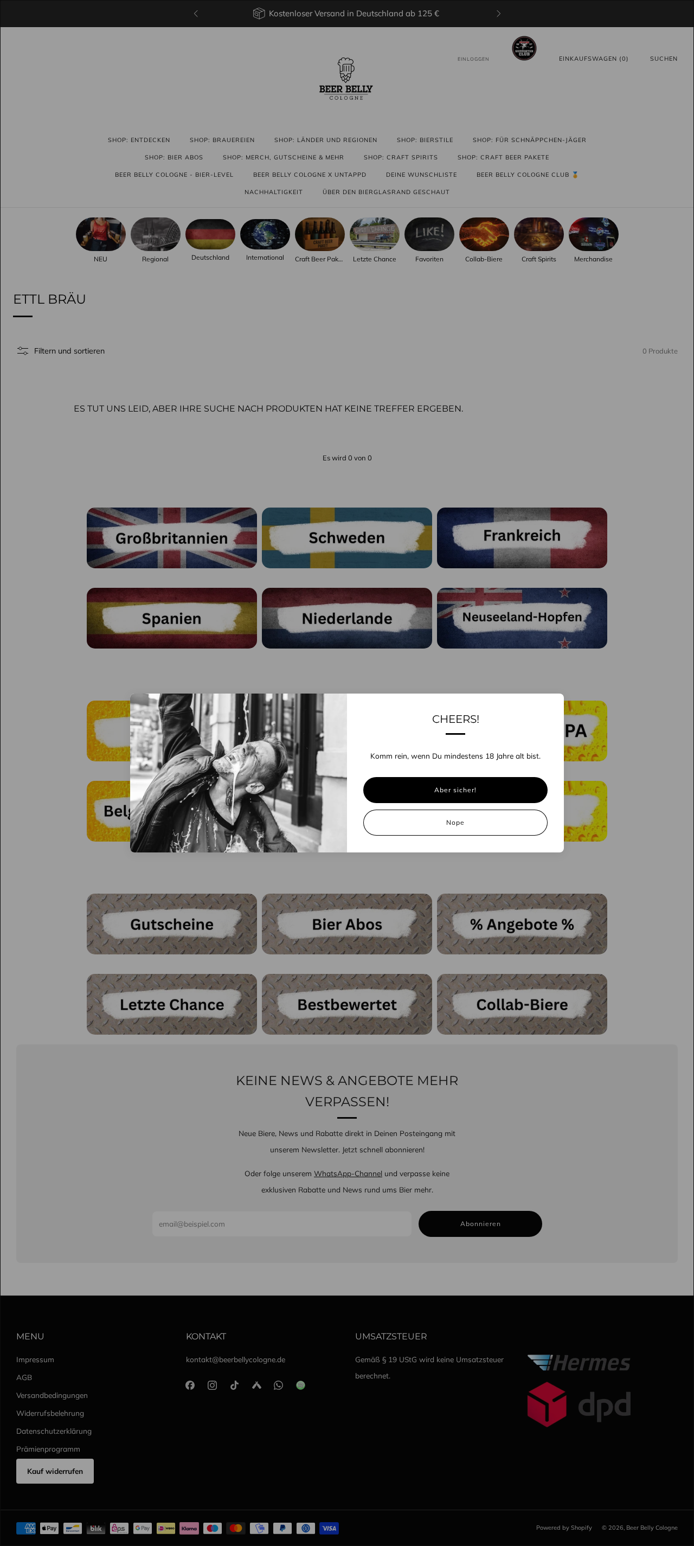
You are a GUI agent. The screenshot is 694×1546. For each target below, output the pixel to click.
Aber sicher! (455, 790)
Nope (455, 822)
